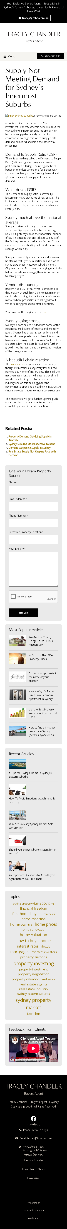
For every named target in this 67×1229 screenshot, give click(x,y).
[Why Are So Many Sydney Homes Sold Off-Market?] (33, 815)
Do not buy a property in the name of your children (43, 677)
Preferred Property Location (26, 532)
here (45, 312)
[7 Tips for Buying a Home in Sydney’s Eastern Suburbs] (33, 764)
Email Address (18, 499)
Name (13, 482)
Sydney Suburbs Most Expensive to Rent (32, 444)
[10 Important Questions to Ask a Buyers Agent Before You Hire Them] (33, 866)
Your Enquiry (17, 548)
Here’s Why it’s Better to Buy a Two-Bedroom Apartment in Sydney (43, 695)
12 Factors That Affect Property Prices (41, 657)
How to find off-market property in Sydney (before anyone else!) (42, 731)
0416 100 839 (52, 56)
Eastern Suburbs (33, 1160)
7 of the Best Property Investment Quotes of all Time (43, 713)
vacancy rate (18, 364)
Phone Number (18, 515)
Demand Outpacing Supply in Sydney (30, 447)
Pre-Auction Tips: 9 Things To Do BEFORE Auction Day (41, 641)
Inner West (33, 1178)
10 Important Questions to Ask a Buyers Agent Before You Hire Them (32, 877)
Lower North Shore (33, 1169)
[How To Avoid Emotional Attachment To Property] (33, 789)
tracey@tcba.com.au (35, 18)
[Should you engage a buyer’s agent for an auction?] (33, 840)
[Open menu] (9, 56)
